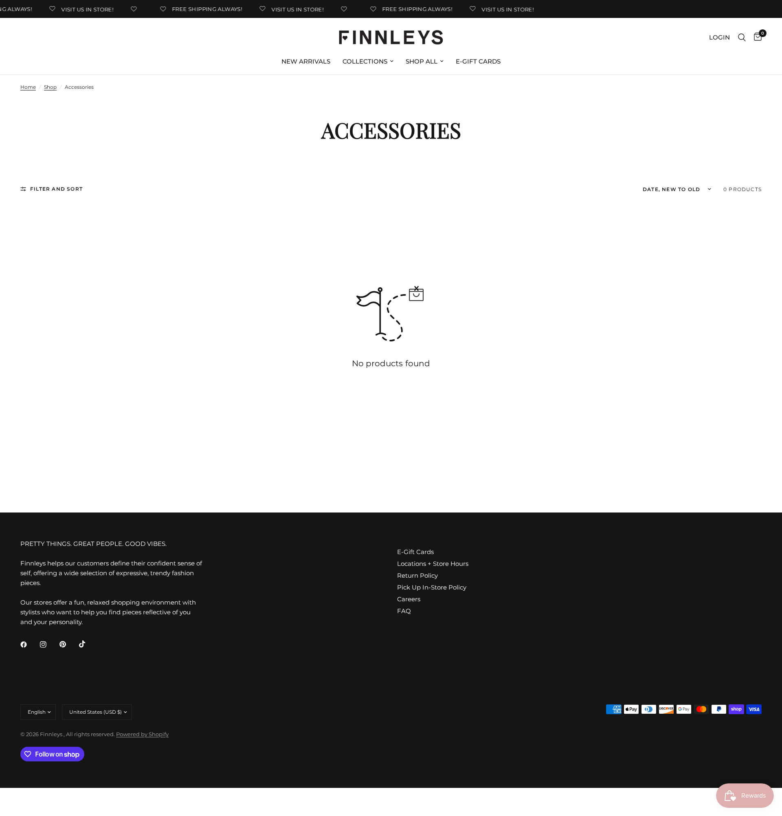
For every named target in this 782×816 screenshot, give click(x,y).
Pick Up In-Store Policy (431, 587)
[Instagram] (49, 644)
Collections (365, 61)
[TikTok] (88, 644)
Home (28, 87)
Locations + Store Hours (432, 563)
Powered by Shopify (142, 734)
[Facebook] (29, 644)
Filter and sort (56, 189)
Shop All (421, 61)
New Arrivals (305, 61)
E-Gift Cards (478, 61)
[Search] (742, 37)
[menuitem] (305, 61)
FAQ (404, 611)
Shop (50, 87)
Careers (408, 599)
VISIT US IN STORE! (83, 9)
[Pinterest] (68, 644)
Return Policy (417, 575)
